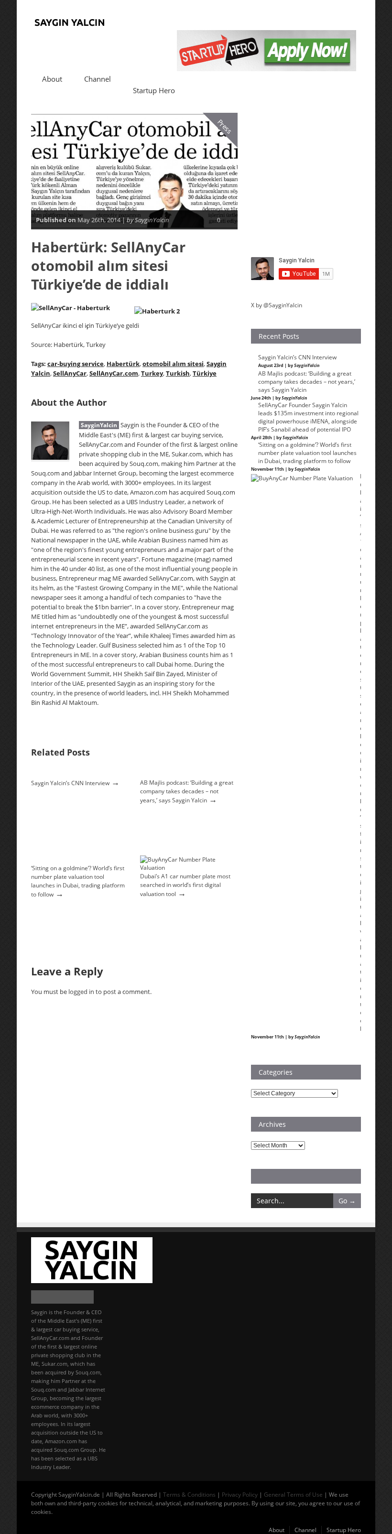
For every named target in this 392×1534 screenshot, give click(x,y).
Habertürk (123, 363)
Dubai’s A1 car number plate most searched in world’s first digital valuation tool (185, 885)
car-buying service (75, 363)
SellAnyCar (70, 373)
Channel (97, 79)
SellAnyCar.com (113, 373)
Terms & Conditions (189, 1495)
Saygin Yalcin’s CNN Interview (70, 783)
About (52, 79)
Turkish (178, 373)
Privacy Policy (240, 1495)
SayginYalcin (99, 425)
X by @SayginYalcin (276, 305)
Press (225, 126)
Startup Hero (154, 90)
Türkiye (205, 373)
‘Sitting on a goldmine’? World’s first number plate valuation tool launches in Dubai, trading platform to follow (78, 881)
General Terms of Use (293, 1495)
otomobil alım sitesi (173, 363)
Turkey (152, 373)
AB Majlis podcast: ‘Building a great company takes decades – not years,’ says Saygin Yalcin (186, 791)
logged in (81, 991)
